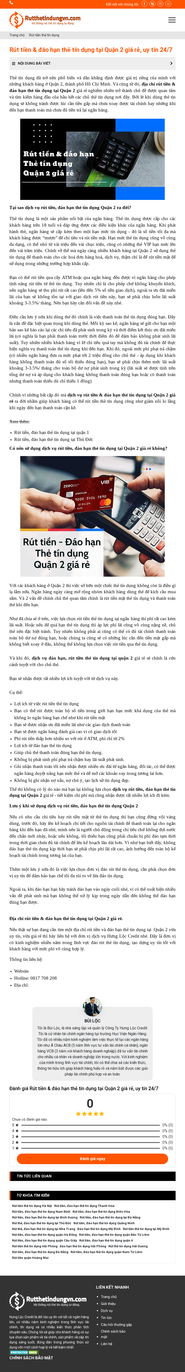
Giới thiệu (108, 1304)
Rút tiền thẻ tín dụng (44, 35)
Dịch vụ (106, 1311)
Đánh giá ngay (92, 1158)
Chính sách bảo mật (113, 1334)
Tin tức (106, 1318)
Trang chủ (17, 35)
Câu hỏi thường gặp (116, 1325)
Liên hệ (106, 1344)
